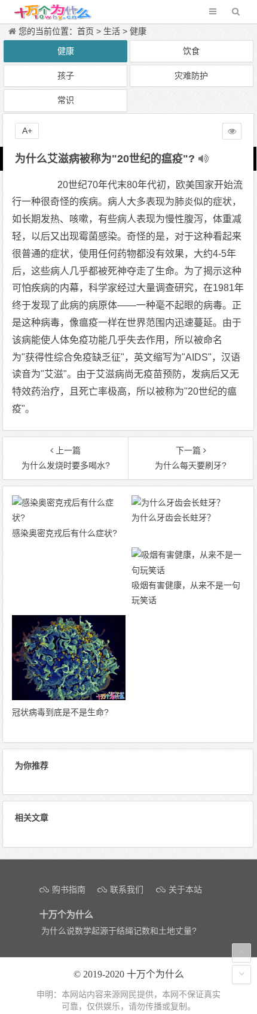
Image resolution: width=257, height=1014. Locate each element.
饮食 (191, 51)
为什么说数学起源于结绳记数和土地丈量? (119, 931)
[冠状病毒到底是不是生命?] (68, 697)
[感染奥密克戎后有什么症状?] (68, 517)
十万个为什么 (155, 974)
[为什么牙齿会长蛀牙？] (178, 502)
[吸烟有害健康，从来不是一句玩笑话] (187, 570)
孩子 (65, 75)
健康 (138, 31)
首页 (85, 31)
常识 (65, 100)
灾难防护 (191, 75)
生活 (111, 31)
